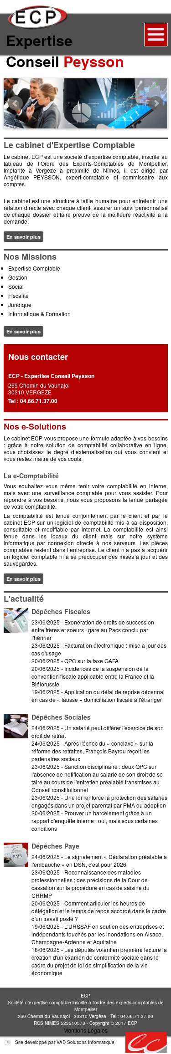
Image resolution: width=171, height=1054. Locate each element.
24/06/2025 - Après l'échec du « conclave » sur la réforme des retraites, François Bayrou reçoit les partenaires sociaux (92, 750)
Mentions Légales (85, 1030)
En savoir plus (23, 236)
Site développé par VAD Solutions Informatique (64, 1042)
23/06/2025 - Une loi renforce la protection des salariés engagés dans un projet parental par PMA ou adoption (99, 801)
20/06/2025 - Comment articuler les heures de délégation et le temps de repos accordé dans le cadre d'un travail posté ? (98, 910)
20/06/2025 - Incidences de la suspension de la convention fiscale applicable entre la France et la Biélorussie (92, 676)
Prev (15, 103)
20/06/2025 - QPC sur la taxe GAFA (75, 661)
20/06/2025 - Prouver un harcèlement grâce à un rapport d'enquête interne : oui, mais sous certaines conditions (94, 820)
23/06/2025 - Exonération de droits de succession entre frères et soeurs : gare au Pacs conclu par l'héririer (92, 629)
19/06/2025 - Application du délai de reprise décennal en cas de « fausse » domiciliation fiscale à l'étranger (98, 695)
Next (156, 103)
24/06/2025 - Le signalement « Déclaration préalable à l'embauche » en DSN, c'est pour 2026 (99, 860)
